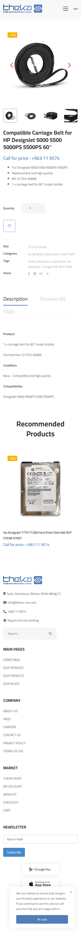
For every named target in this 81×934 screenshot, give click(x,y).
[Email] (41, 273)
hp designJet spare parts (43, 254)
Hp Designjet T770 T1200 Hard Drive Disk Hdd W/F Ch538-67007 (37, 535)
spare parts (59, 261)
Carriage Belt (49, 266)
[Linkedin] (34, 273)
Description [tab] (15, 299)
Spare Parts (67, 254)
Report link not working (23, 620)
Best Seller (66, 266)
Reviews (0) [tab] (52, 299)
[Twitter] (47, 273)
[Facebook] (29, 273)
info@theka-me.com (22, 602)
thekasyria (43, 261)
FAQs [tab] (9, 311)
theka (31, 261)
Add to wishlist (9, 226)
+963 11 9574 (17, 611)
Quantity (8, 208)
